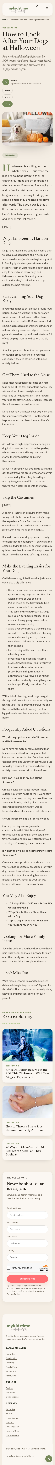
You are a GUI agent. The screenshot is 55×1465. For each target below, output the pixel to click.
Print (7, 104)
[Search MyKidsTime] (39, 8)
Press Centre (12, 1418)
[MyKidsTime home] (27, 9)
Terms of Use (12, 1431)
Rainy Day (10, 1354)
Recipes (9, 1388)
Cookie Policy (12, 1435)
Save (7, 97)
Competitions (12, 1396)
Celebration (11, 1358)
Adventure (11, 1371)
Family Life (11, 1375)
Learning (10, 1362)
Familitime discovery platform (20, 1456)
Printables (10, 1392)
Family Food (11, 1367)
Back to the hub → (11, 1023)
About (9, 1413)
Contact (10, 1422)
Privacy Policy (13, 1294)
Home (5, 19)
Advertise (10, 1409)
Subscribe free (27, 1278)
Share (7, 90)
